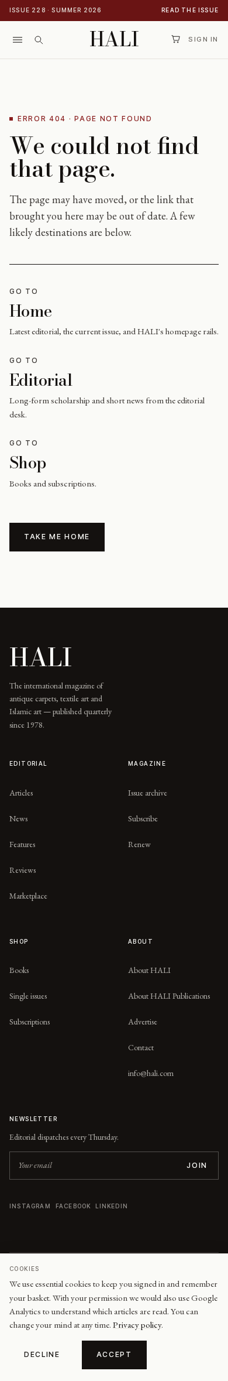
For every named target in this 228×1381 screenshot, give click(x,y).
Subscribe (143, 818)
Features (22, 844)
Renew (139, 844)
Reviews (22, 870)
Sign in (203, 39)
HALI (114, 39)
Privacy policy (137, 1324)
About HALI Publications (169, 996)
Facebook (73, 1205)
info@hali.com (151, 1073)
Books (19, 970)
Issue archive (147, 792)
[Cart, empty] (175, 39)
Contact (141, 1047)
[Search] (38, 40)
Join (197, 1165)
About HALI (149, 970)
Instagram (30, 1205)
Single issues (28, 996)
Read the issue (190, 9)
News (18, 818)
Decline (42, 1354)
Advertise (142, 1021)
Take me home (57, 536)
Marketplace (28, 895)
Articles (21, 792)
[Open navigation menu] (17, 40)
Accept (114, 1354)
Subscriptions (29, 1021)
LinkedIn (111, 1205)
